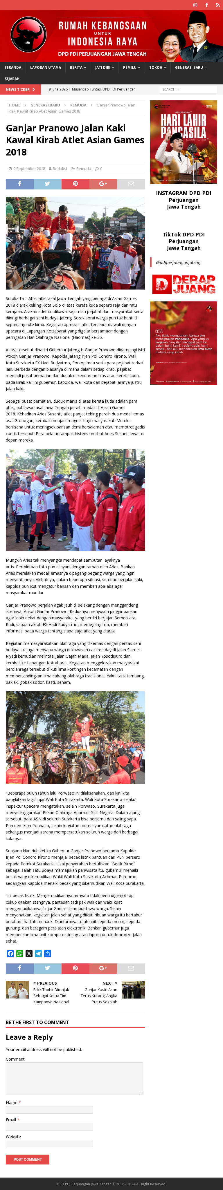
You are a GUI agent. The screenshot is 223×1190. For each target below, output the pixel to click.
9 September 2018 (29, 168)
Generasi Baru (189, 67)
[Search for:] (188, 89)
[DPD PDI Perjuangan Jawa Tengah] (111, 58)
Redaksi (60, 168)
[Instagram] (195, 5)
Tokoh (155, 67)
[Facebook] (207, 5)
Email (11, 1119)
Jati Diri (102, 67)
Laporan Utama (45, 67)
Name (12, 1102)
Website (13, 1136)
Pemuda (83, 168)
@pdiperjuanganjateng (178, 262)
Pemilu (129, 67)
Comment (15, 1059)
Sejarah (12, 78)
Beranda (12, 67)
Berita (76, 67)
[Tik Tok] (218, 5)
